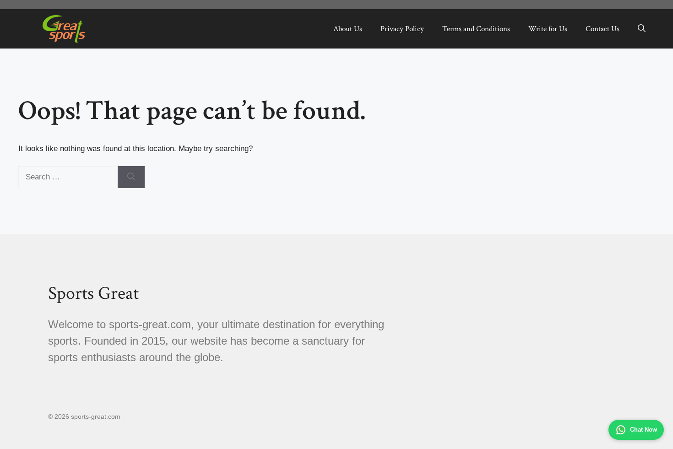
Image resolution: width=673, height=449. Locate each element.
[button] (642, 29)
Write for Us (547, 29)
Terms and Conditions (476, 29)
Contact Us (602, 29)
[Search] (131, 177)
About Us (347, 29)
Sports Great (93, 293)
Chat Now (643, 429)
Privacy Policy (402, 29)
